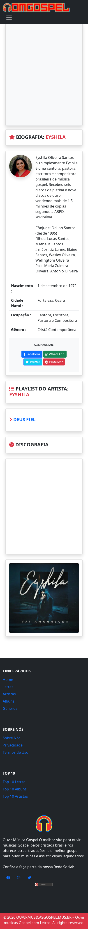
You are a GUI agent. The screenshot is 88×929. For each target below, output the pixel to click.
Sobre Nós (12, 737)
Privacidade (13, 745)
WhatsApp (56, 354)
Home (8, 679)
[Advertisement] (44, 74)
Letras (8, 686)
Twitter (34, 362)
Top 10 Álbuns (15, 789)
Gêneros (10, 708)
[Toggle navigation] (9, 17)
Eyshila (56, 137)
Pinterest (55, 362)
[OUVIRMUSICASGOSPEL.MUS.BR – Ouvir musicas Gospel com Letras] (36, 7)
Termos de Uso (15, 752)
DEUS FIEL (24, 419)
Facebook (32, 354)
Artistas (9, 694)
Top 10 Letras (14, 781)
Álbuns (8, 701)
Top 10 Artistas (15, 796)
